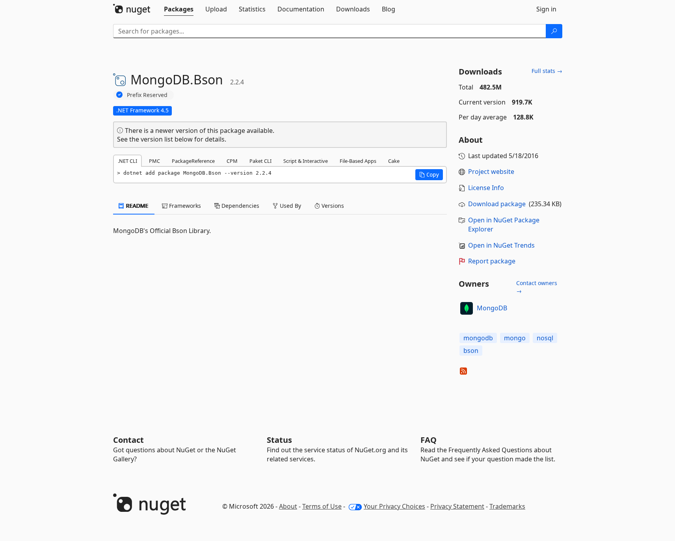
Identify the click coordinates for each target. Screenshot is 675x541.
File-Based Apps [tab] (358, 160)
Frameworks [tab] (184, 205)
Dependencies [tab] (239, 205)
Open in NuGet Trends (501, 245)
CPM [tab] (232, 160)
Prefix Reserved (147, 95)
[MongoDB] (466, 308)
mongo (515, 338)
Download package (497, 204)
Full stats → (547, 71)
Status (279, 440)
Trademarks (507, 506)
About (288, 506)
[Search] (554, 31)
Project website (491, 171)
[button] (429, 174)
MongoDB (492, 308)
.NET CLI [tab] (127, 160)
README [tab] (137, 205)
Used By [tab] (289, 205)
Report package (491, 261)
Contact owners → (536, 287)
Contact (128, 440)
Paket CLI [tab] (260, 160)
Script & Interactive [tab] (305, 160)
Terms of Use (322, 506)
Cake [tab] (394, 160)
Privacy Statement (457, 506)
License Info (486, 187)
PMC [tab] (154, 160)
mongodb (478, 338)
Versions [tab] (332, 205)
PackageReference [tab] (193, 160)
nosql (545, 338)
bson (470, 350)
